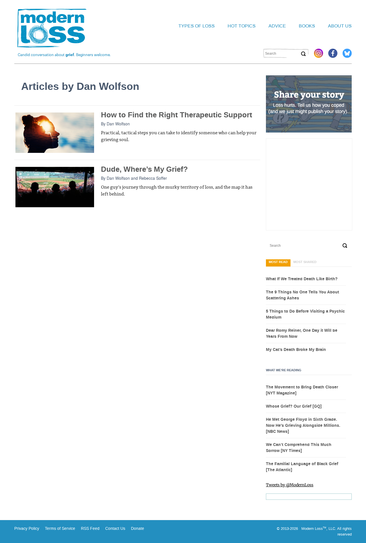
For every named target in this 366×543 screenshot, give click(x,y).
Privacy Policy (26, 528)
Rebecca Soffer (153, 178)
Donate (137, 528)
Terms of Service (59, 528)
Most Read (278, 262)
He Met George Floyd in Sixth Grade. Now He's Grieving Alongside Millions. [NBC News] (303, 426)
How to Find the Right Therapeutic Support (176, 115)
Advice (277, 26)
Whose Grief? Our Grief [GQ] (294, 406)
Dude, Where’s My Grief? (144, 169)
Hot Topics (242, 26)
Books (307, 26)
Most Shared (305, 262)
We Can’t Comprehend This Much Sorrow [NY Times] (298, 448)
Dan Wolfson (118, 124)
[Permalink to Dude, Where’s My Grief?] (54, 186)
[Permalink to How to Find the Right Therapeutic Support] (54, 132)
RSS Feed (90, 528)
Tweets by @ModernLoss (289, 484)
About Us (340, 26)
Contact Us (115, 528)
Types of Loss (196, 26)
